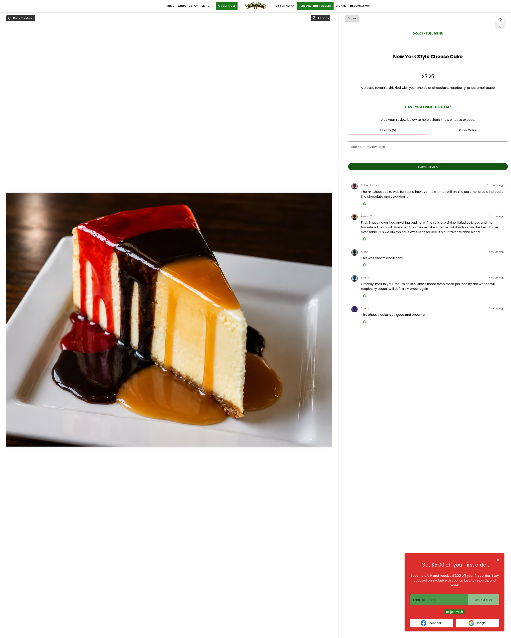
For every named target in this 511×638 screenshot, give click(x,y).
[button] (187, 6)
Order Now (227, 6)
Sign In (341, 6)
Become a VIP (360, 6)
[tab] (388, 130)
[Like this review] (365, 203)
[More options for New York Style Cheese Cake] (500, 20)
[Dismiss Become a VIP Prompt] (498, 560)
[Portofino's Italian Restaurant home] (255, 6)
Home (170, 6)
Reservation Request (315, 6)
